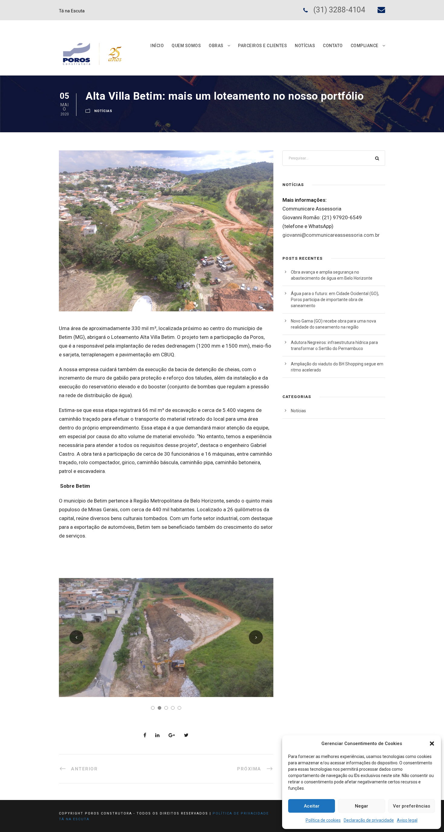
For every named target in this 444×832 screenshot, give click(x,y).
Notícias (305, 45)
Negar (361, 806)
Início (157, 45)
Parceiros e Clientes (262, 45)
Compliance (364, 45)
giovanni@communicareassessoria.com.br (331, 235)
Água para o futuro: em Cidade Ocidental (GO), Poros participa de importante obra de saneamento (335, 299)
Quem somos (186, 45)
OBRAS (216, 45)
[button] (432, 743)
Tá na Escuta (72, 11)
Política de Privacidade (241, 813)
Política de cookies (323, 820)
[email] (381, 9)
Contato (333, 45)
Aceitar (312, 806)
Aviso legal (407, 820)
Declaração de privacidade (369, 820)
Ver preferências (411, 806)
